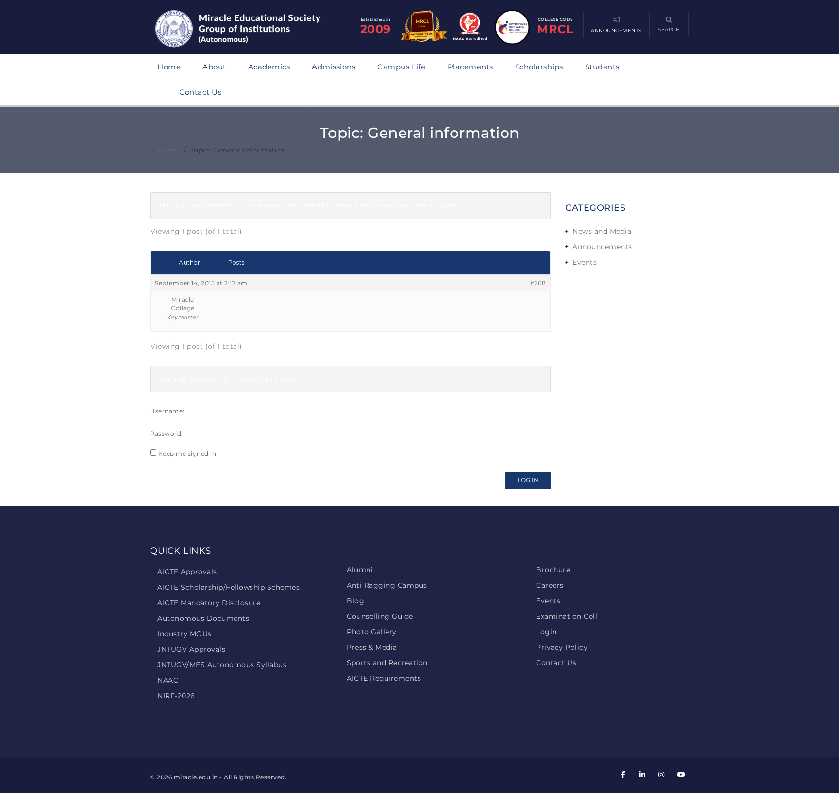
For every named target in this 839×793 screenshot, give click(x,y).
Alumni (360, 569)
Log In (528, 480)
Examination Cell (566, 616)
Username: (167, 411)
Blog (355, 600)
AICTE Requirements (384, 678)
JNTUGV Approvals (191, 649)
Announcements (602, 246)
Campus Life (401, 66)
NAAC (167, 680)
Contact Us (200, 92)
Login (546, 631)
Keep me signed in (187, 453)
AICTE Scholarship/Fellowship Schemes (228, 587)
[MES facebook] (623, 774)
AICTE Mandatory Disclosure (208, 602)
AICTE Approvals (187, 571)
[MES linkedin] (642, 774)
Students (602, 66)
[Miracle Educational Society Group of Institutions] (247, 29)
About (214, 66)
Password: (166, 433)
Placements (470, 66)
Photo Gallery (372, 631)
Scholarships (539, 66)
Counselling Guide (380, 616)
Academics (269, 66)
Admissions (333, 66)
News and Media (601, 231)
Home (169, 66)
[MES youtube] (680, 774)
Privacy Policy (561, 647)
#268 (538, 283)
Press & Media (372, 647)
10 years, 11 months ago (362, 205)
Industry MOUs (184, 633)
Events (584, 262)
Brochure (553, 569)
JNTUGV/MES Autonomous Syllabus (221, 664)
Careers (550, 585)
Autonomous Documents (203, 618)
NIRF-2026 (176, 696)
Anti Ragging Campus (387, 585)
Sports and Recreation (387, 662)
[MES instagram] (662, 774)
